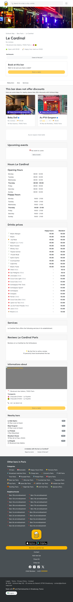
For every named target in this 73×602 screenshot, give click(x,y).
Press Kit (37, 559)
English (11, 593)
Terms (14, 581)
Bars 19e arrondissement (38, 509)
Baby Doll (12, 117)
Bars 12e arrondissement (17, 499)
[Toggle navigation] (66, 3)
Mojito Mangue (15, 234)
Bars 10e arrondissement (17, 495)
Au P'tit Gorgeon (48, 117)
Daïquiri (12, 243)
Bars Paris (20, 33)
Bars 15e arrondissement (38, 502)
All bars (11, 470)
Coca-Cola (14, 282)
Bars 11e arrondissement (38, 495)
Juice (12, 309)
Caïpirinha (13, 264)
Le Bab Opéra (12, 421)
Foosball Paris (25, 477)
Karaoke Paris (59, 480)
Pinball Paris (39, 477)
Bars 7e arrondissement (38, 522)
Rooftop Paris (13, 487)
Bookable (22, 470)
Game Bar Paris (25, 483)
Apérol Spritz (14, 258)
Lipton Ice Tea (15, 303)
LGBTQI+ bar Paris (41, 483)
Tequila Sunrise (15, 252)
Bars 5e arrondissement (38, 519)
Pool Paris (12, 477)
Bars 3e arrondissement (38, 515)
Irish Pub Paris (43, 487)
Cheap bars (34, 473)
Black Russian (14, 246)
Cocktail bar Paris (44, 480)
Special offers (57, 487)
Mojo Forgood (12, 426)
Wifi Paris (61, 473)
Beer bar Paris (14, 480)
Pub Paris (12, 483)
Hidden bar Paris (58, 483)
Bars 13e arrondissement (38, 499)
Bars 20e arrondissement (38, 512)
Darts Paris (52, 477)
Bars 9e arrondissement (38, 526)
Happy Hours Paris (36, 470)
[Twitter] (43, 567)
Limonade (13, 276)
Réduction (10, 83)
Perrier (12, 297)
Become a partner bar (36, 548)
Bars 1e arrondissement (17, 512)
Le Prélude (11, 431)
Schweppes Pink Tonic (17, 285)
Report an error (29, 452)
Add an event (36, 154)
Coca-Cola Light (15, 279)
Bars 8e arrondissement (17, 526)
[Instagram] (34, 567)
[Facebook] (30, 567)
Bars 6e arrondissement (17, 522)
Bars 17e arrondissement (38, 505)
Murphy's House (13, 436)
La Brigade (11, 441)
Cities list (36, 563)
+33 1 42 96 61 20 (15, 403)
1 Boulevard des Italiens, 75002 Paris (21, 391)
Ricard (12, 312)
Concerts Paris (48, 473)
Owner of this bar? (37, 57)
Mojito (12, 237)
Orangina (13, 294)
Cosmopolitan (15, 261)
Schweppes (14, 291)
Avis (18, 83)
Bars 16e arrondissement (17, 505)
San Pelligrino (14, 273)
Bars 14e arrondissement (17, 502)
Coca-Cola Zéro (15, 300)
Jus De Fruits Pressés (17, 306)
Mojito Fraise (14, 267)
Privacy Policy (22, 581)
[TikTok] (38, 567)
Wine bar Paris (28, 480)
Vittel (12, 270)
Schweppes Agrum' (16, 288)
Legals (8, 581)
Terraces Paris (52, 470)
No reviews (9, 42)
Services (25, 83)
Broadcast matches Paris (17, 473)
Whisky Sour (14, 249)
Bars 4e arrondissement (17, 519)
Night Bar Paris (28, 487)
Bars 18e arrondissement (17, 509)
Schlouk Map (10, 33)
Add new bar (36, 555)
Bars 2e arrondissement (17, 515)
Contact (36, 552)
